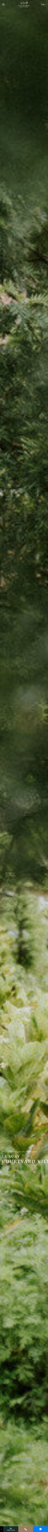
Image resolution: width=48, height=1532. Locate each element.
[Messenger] (40, 1529)
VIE (39, 17)
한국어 (38, 24)
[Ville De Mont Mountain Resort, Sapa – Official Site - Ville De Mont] (24, 4)
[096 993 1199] (25, 1529)
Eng (42, 4)
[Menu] (3, 4)
